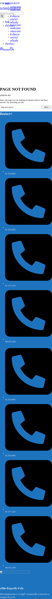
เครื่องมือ (14, 40)
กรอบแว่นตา (15, 25)
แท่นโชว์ (14, 37)
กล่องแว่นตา (15, 31)
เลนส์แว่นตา (15, 28)
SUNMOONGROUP (10, 8)
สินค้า (7, 22)
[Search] (2, 16)
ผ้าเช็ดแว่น (14, 34)
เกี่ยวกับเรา (10, 44)
